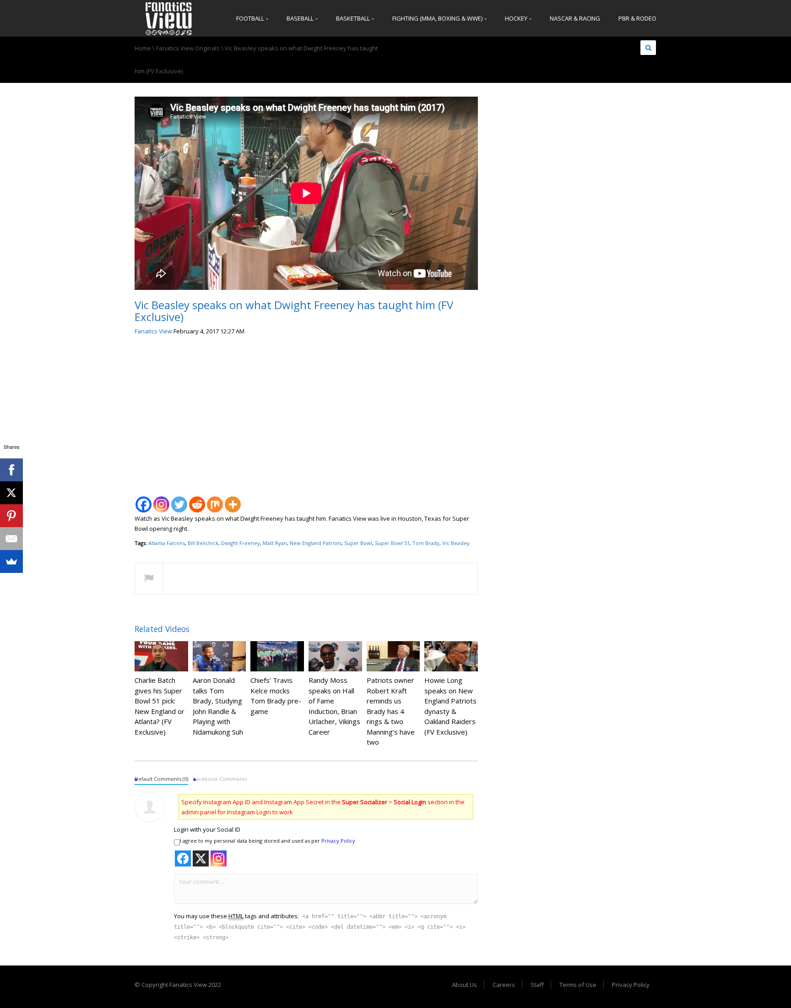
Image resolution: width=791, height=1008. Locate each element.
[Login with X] (201, 858)
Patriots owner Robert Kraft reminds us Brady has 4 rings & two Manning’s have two (391, 711)
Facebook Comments (220, 778)
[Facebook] (143, 499)
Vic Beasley (456, 542)
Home (143, 48)
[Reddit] (197, 499)
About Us (464, 985)
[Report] (148, 579)
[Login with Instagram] (219, 858)
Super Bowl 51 (392, 542)
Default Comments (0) (161, 778)
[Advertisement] (306, 412)
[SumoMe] (11, 561)
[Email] (11, 538)
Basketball (353, 18)
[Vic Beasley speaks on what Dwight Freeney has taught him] (169, 18)
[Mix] (215, 499)
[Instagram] (161, 499)
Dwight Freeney (240, 542)
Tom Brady (425, 542)
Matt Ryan (275, 542)
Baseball (301, 18)
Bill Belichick (203, 542)
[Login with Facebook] (183, 858)
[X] (11, 492)
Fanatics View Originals (188, 48)
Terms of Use (577, 985)
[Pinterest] (11, 515)
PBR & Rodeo (637, 18)
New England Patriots (315, 542)
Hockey (517, 18)
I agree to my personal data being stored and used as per (267, 840)
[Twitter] (179, 499)
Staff (537, 985)
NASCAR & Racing (575, 18)
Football (250, 18)
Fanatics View (153, 331)
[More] (233, 499)
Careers (504, 985)
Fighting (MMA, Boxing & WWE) (438, 18)
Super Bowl (358, 542)
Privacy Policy (338, 840)
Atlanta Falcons (166, 542)
